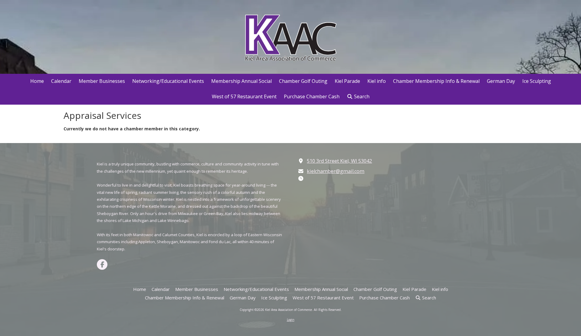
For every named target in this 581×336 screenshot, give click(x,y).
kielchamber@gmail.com (335, 171)
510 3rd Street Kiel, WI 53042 (339, 161)
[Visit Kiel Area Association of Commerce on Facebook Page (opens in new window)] (102, 264)
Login (290, 320)
